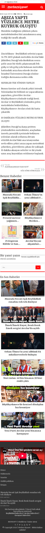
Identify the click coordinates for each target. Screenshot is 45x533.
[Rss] (15, 524)
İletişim (3, 485)
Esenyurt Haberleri (22, 515)
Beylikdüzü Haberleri (14, 513)
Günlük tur (22, 522)
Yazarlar (3, 478)
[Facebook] (17, 524)
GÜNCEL (19, 14)
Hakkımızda (5, 474)
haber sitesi (32, 522)
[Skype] (27, 524)
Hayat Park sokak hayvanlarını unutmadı (26, 510)
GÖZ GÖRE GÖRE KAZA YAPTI (30, 170)
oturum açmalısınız (8, 259)
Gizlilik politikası (7, 481)
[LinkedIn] (22, 524)
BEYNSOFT (12, 522)
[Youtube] (25, 524)
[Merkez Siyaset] (17, 7)
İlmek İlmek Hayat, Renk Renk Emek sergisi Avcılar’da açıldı (20, 502)
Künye (3, 470)
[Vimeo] (29, 524)
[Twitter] (20, 524)
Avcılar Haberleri (31, 513)
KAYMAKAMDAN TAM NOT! (16, 166)
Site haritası (9, 509)
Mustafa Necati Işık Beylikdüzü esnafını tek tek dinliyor (20, 493)
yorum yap (29, 14)
